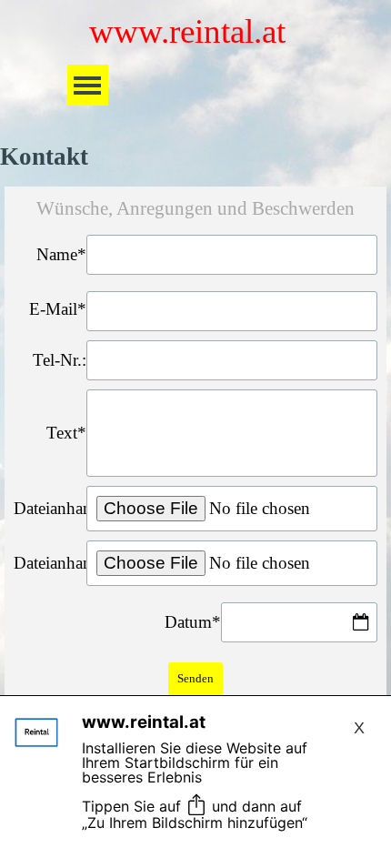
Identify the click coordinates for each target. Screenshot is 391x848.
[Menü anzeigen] (87, 85)
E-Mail (57, 308)
